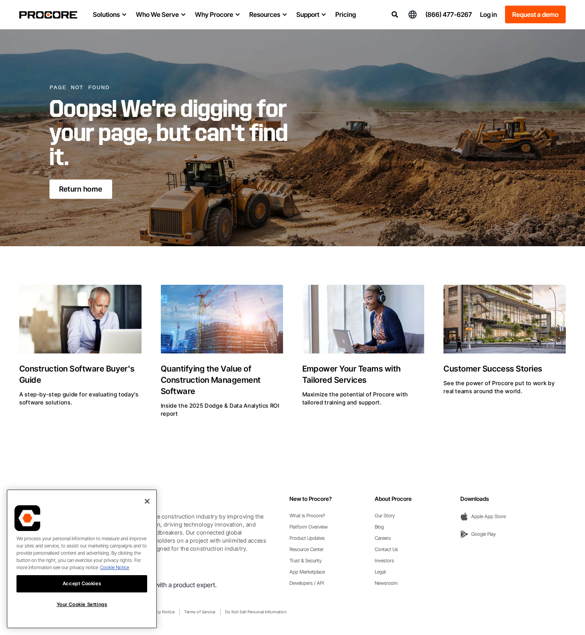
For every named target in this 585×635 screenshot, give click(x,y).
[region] (81, 559)
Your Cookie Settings (82, 604)
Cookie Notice (114, 567)
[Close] (147, 501)
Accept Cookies (82, 583)
